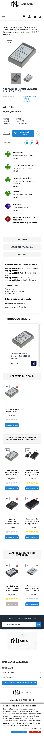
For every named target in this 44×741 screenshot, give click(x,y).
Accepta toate (19, 732)
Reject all (35, 732)
